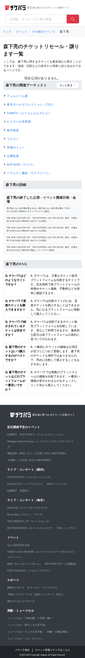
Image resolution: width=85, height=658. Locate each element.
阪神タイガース (16, 587)
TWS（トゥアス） (67, 528)
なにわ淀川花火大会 (18, 545)
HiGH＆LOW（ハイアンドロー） (25, 484)
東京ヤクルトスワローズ (21, 601)
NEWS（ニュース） (58, 484)
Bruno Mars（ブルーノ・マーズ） (26, 514)
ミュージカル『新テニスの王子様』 (27, 625)
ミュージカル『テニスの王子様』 (26, 631)
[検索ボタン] (73, 19)
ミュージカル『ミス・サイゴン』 (26, 638)
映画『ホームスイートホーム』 (24, 563)
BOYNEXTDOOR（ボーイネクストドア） (30, 528)
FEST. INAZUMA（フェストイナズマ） (29, 570)
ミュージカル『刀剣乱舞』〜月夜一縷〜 (29, 618)
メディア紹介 (22, 650)
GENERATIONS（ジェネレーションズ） (29, 477)
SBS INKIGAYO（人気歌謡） (61, 563)
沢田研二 (25, 490)
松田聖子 (12, 434)
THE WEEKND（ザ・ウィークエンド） (29, 521)
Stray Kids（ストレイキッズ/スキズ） (28, 507)
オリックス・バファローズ (42, 587)
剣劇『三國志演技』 (58, 631)
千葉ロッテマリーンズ (19, 594)
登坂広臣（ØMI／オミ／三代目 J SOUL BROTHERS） (37, 453)
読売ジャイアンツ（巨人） (50, 594)
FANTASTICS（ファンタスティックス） (42, 434)
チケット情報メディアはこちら (52, 650)
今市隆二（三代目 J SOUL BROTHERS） (30, 460)
